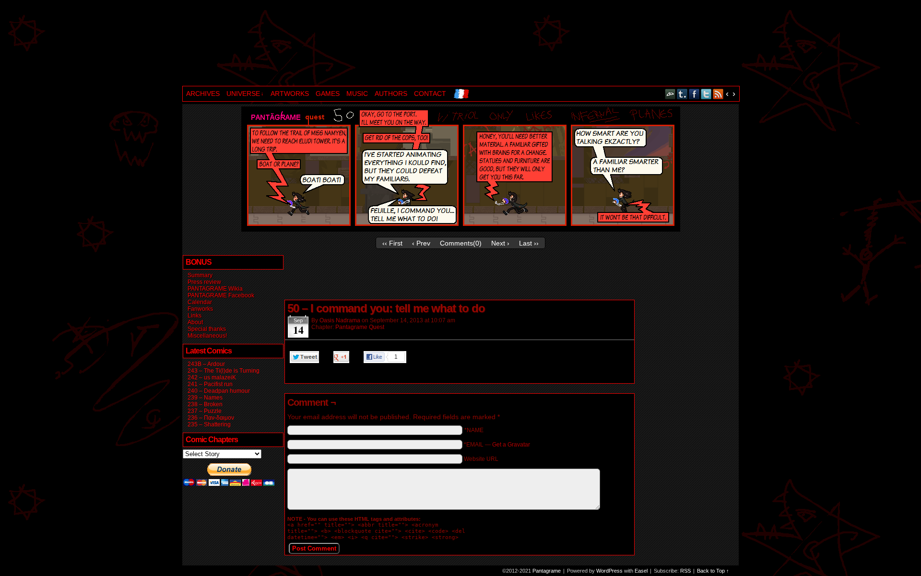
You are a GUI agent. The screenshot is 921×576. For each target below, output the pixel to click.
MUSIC (357, 93)
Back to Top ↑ (713, 571)
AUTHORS (391, 93)
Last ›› (529, 243)
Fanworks (200, 309)
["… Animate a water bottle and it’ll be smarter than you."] (460, 229)
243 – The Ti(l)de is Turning (224, 370)
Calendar (200, 302)
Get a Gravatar (511, 444)
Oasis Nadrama (339, 320)
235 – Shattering (209, 424)
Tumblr (682, 94)
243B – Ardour (206, 364)
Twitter (706, 94)
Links (194, 315)
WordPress (609, 571)
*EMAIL (497, 444)
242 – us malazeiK (212, 377)
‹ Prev (421, 243)
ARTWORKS (290, 93)
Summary (200, 275)
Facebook (694, 94)
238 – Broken (205, 404)
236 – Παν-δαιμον (211, 417)
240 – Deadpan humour (219, 391)
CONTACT (430, 93)
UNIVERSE (245, 93)
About (195, 322)
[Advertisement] (458, 276)
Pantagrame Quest (359, 327)
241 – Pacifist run (210, 384)
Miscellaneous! (207, 335)
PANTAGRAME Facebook (221, 295)
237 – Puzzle (205, 411)
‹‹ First (392, 243)
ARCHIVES (203, 93)
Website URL (481, 459)
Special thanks (207, 329)
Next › (500, 243)
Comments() (461, 243)
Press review (204, 282)
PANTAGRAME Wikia (215, 288)
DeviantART (670, 94)
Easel (641, 571)
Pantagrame (346, 44)
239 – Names (205, 397)
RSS (718, 94)
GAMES (328, 93)
